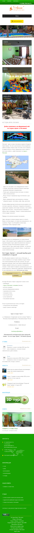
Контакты (15, 1)
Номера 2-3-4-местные (10, 428)
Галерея (9, 1)
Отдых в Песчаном (17, 519)
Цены (4, 468)
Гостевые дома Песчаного (17, 527)
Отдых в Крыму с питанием (17, 521)
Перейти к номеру (15, 419)
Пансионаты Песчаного (17, 524)
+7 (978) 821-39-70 (8, 451)
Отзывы (4, 341)
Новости (5, 365)
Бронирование (7, 473)
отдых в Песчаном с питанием (10, 285)
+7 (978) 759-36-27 (25, 3)
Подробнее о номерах (22, 274)
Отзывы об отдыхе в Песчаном (17, 529)
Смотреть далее (7, 43)
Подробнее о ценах (12, 273)
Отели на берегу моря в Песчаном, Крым (13, 497)
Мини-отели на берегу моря (17, 526)
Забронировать (18, 21)
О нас (3, 1)
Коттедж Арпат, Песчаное (17, 517)
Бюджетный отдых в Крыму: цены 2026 (17, 522)
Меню (17, 16)
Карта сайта (17, 531)
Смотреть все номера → (26, 408)
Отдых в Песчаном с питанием (10, 502)
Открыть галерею (18, 419)
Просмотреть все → (27, 341)
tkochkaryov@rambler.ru (17, 331)
